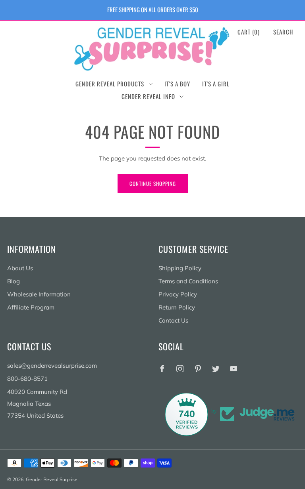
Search (283, 31)
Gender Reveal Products (109, 83)
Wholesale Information (39, 294)
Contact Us (173, 320)
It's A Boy (177, 83)
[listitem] (152, 10)
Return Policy (176, 307)
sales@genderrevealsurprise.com (52, 365)
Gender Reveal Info (148, 96)
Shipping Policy (179, 268)
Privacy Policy (177, 294)
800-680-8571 (27, 378)
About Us (20, 268)
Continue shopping (152, 183)
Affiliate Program (30, 307)
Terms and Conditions (188, 281)
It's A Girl (216, 83)
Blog (13, 281)
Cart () (248, 31)
